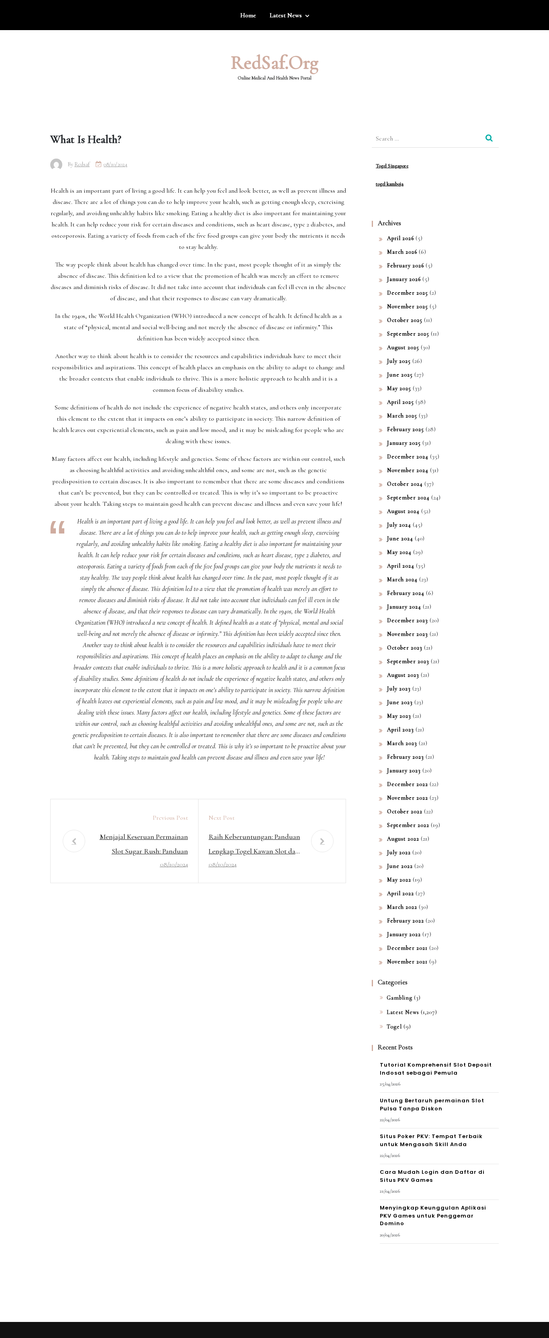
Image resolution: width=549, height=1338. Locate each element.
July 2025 (399, 361)
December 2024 (407, 456)
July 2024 (399, 524)
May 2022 (399, 879)
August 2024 (403, 511)
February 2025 (405, 429)
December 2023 (407, 620)
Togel (394, 1026)
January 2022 (404, 934)
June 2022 (400, 866)
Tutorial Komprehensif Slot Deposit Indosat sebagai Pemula (436, 1069)
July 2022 (399, 852)
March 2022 (402, 907)
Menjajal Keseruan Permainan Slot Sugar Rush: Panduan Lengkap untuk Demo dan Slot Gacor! (143, 845)
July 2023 (399, 688)
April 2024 (400, 565)
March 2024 (402, 579)
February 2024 (405, 593)
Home (248, 15)
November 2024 (407, 470)
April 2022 (400, 893)
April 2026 (400, 238)
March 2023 (402, 743)
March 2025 (402, 415)
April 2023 (400, 729)
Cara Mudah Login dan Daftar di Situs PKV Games (432, 1176)
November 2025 (407, 306)
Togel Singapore (392, 166)
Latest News (286, 15)
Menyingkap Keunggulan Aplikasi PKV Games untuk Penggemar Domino (433, 1215)
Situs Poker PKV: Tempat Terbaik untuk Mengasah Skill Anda (431, 1140)
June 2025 (400, 374)
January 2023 (404, 770)
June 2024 (400, 538)
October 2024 (405, 484)
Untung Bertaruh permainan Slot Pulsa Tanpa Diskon (432, 1104)
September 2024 (408, 497)
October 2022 (404, 811)
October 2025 (404, 320)
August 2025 (403, 347)
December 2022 (407, 784)
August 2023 (403, 675)
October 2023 (404, 647)
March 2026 (402, 251)
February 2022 (405, 920)
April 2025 (400, 402)
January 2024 (404, 606)
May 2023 (399, 716)
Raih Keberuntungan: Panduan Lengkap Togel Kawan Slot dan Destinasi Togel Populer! (254, 845)
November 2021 (407, 961)
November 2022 (407, 797)
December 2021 (407, 948)
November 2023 (407, 634)
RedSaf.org (274, 62)
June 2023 (400, 702)
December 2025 (407, 292)
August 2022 (403, 838)
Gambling (399, 997)
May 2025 (399, 388)
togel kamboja (390, 184)
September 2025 (408, 333)
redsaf (82, 164)
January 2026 (404, 279)
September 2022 (408, 825)
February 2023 (405, 757)
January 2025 (404, 443)
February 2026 (405, 265)
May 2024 (399, 552)
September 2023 (408, 661)
